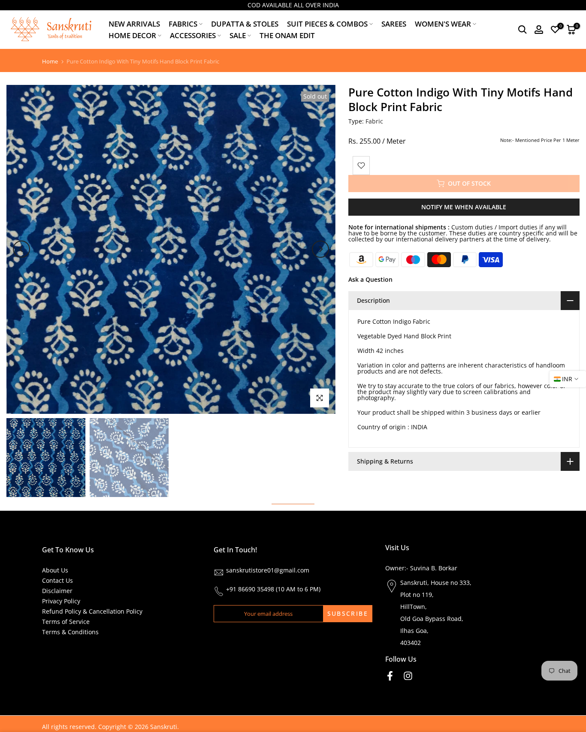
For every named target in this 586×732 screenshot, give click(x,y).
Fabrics (183, 24)
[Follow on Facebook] (390, 675)
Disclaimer (57, 591)
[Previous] (21, 249)
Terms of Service (66, 622)
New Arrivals (134, 24)
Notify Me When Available (463, 207)
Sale (238, 35)
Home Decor (132, 35)
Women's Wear (443, 24)
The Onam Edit (287, 35)
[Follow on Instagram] (408, 675)
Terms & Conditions (70, 632)
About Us (55, 570)
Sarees (393, 24)
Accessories (193, 35)
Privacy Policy (61, 601)
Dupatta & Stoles (244, 24)
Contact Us (57, 580)
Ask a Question (370, 279)
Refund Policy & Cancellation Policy (92, 611)
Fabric (374, 121)
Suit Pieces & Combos (327, 24)
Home (50, 61)
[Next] (320, 249)
